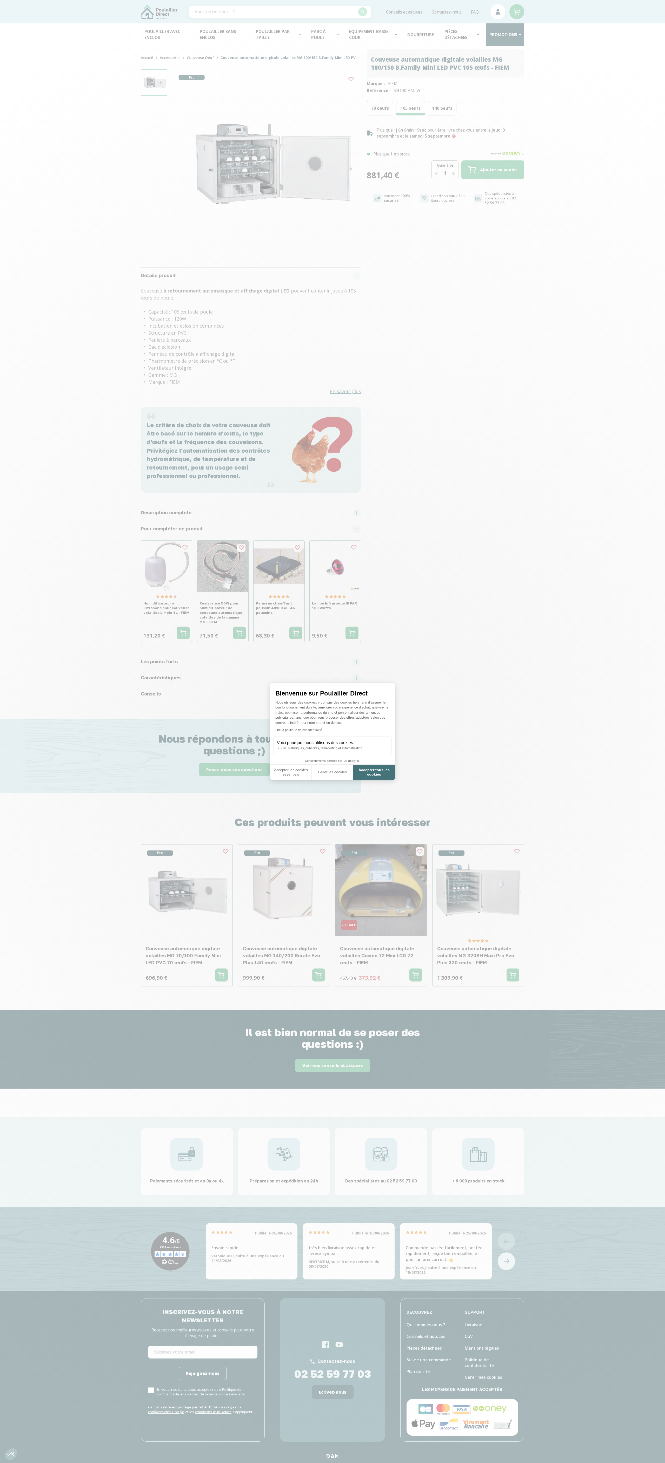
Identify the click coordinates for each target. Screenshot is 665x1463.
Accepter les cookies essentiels (291, 772)
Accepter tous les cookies (374, 772)
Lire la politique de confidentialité (298, 730)
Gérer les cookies (332, 772)
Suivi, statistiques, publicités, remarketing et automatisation (321, 748)
